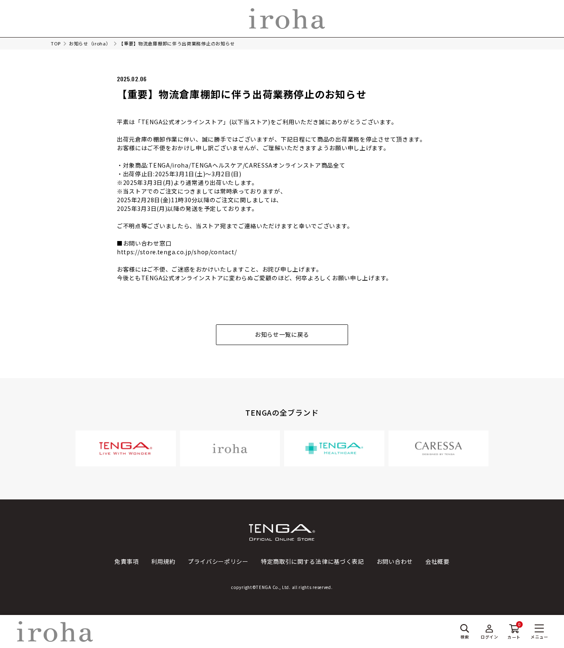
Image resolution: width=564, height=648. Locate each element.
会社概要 (437, 561)
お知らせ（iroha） (90, 43)
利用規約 (163, 561)
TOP (56, 43)
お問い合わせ (395, 561)
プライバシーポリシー (218, 561)
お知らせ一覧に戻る (282, 334)
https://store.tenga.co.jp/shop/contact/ (177, 252)
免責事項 (126, 561)
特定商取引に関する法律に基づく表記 (312, 561)
